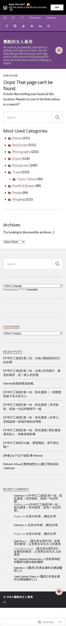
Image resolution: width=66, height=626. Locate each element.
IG (13, 17)
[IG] (15, 26)
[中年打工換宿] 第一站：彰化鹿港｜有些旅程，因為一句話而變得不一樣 (30, 406)
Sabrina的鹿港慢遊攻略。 (19, 383)
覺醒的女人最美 (18, 41)
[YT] (23, 26)
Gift (57, 7)
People (17, 192)
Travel (16, 172)
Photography (21, 152)
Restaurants (20, 165)
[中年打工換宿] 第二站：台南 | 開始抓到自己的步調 (31, 360)
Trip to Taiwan (27, 179)
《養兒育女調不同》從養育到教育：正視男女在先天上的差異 (37, 542)
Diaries (17, 138)
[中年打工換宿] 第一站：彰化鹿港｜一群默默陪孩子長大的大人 (32, 394)
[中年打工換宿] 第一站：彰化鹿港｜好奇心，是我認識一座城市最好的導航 (32, 419)
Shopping (18, 199)
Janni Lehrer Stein (25, 576)
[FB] (6, 26)
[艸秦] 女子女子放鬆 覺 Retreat (23, 455)
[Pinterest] (32, 26)
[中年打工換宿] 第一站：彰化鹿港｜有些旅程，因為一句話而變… (38, 498)
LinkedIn (51, 17)
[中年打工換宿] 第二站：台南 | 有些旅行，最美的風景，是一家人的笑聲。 (31, 372)
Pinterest (35, 17)
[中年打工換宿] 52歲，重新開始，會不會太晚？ (31, 444)
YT (22, 17)
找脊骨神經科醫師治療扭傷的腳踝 (37, 560)
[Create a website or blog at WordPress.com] (4, 602)
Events (17, 158)
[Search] (48, 26)
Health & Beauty (23, 186)
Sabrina (18, 495)
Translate (32, 289)
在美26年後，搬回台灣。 (42, 516)
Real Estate (20, 145)
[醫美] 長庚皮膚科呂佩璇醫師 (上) (38, 569)
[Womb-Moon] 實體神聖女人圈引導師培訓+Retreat (30, 466)
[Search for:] (33, 117)
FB (4, 17)
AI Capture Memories (27, 559)
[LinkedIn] (40, 26)
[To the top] (59, 591)
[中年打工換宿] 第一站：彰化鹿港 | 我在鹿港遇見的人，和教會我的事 (31, 432)
